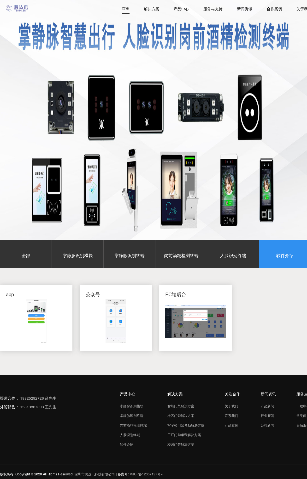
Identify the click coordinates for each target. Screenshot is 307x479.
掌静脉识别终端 (131, 415)
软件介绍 (126, 444)
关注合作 (232, 394)
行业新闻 (267, 415)
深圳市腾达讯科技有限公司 (95, 474)
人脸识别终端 (130, 434)
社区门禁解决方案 (180, 415)
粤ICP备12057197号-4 (147, 474)
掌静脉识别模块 (131, 406)
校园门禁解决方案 (180, 444)
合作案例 (274, 9)
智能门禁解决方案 (180, 406)
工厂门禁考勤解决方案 (184, 434)
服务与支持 (213, 9)
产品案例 (231, 425)
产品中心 (181, 9)
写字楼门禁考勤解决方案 (185, 425)
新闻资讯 (244, 9)
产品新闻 (267, 406)
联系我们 (231, 415)
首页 (126, 8)
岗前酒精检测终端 (133, 425)
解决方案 (151, 9)
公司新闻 (267, 425)
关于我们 (231, 406)
